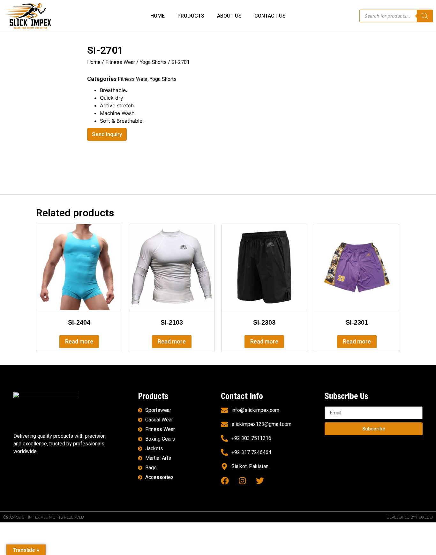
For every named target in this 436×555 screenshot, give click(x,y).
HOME (157, 16)
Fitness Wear (120, 62)
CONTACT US (270, 16)
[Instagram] (242, 481)
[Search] (425, 16)
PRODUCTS (190, 16)
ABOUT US (229, 16)
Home (94, 62)
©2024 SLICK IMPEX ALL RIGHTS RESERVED (43, 517)
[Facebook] (225, 481)
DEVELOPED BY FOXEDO (410, 517)
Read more (79, 341)
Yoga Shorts (153, 62)
